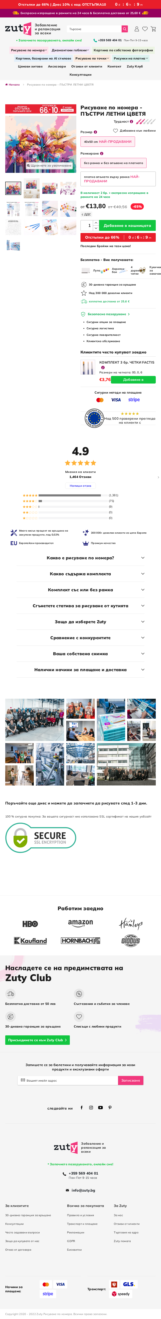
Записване (130, 1080)
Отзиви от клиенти (127, 1223)
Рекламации (75, 1232)
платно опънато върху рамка (112, 179)
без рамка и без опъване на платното (113, 163)
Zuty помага (122, 1241)
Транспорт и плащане (82, 1223)
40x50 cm (107, 141)
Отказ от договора (18, 1249)
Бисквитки (74, 1249)
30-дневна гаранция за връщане (28, 1215)
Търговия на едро (126, 1232)
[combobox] (94, 28)
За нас (118, 1215)
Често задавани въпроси (22, 1232)
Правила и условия (80, 1215)
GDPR (71, 1241)
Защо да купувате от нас (22, 1241)
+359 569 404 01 (83, 1173)
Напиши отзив (80, 486)
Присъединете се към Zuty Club (35, 1040)
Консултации (14, 1223)
